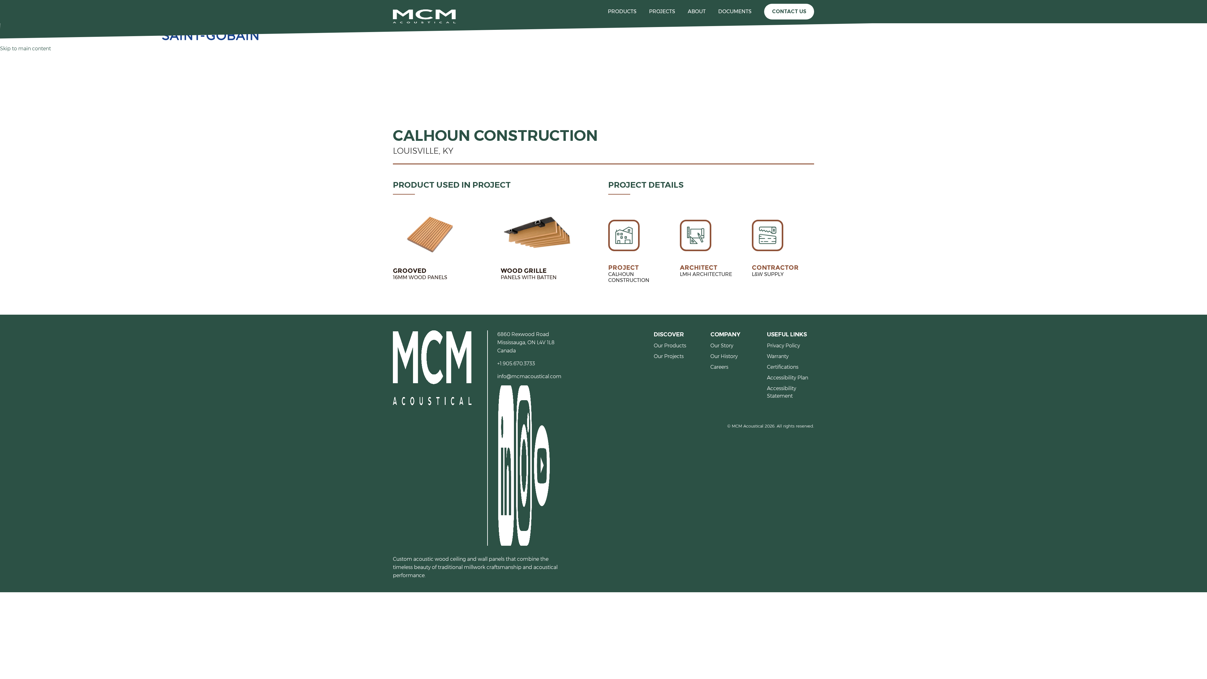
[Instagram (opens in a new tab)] (523, 465)
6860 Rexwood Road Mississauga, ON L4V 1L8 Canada (525, 342)
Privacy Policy (783, 346)
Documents (735, 11)
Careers (719, 367)
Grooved (409, 270)
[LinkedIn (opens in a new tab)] (505, 465)
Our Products (670, 346)
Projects (662, 11)
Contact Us (789, 11)
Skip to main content (25, 49)
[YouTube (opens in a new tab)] (541, 465)
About (697, 11)
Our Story (721, 346)
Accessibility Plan (787, 378)
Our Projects (669, 356)
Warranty (778, 356)
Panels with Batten (529, 277)
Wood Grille (524, 270)
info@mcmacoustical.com (529, 376)
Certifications (782, 367)
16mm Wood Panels (420, 277)
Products (622, 11)
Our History (724, 356)
